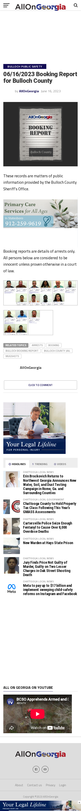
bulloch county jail (57, 351)
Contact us (34, 785)
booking (53, 345)
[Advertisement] (40, 641)
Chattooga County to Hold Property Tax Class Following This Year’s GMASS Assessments (49, 507)
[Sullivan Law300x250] (34, 452)
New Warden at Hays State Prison (48, 543)
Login (62, 785)
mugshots (12, 356)
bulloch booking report (22, 351)
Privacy (50, 785)
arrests (37, 345)
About (19, 785)
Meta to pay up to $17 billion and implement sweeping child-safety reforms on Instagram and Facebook (50, 589)
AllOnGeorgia (29, 91)
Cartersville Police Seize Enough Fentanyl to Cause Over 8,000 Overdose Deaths (47, 527)
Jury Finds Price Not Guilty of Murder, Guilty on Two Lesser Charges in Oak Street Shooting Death (46, 568)
